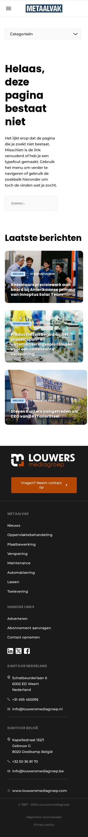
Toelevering (17, 591)
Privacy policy (44, 824)
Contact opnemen (23, 637)
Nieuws (13, 525)
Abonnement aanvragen (29, 628)
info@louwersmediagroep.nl (37, 709)
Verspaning (17, 553)
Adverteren (17, 618)
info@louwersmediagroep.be (38, 771)
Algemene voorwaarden (44, 817)
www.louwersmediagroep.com (39, 790)
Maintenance (19, 563)
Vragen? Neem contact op (41, 485)
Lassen (13, 582)
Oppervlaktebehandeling (30, 535)
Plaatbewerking (21, 544)
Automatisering (21, 572)
